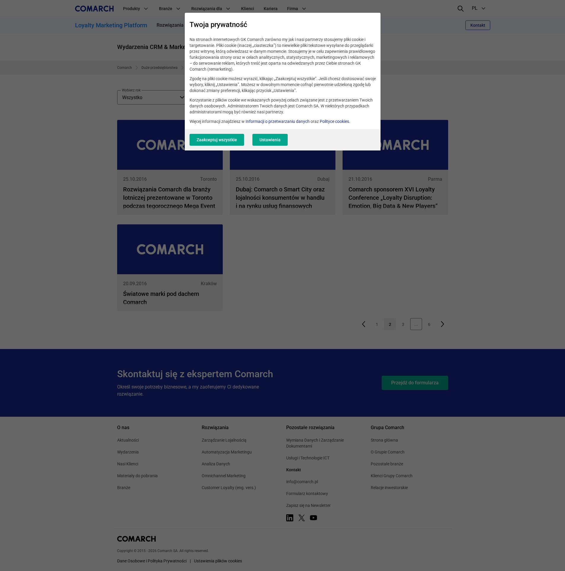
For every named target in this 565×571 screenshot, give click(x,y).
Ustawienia (270, 139)
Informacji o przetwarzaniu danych (278, 121)
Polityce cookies (334, 121)
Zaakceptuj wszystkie (217, 139)
